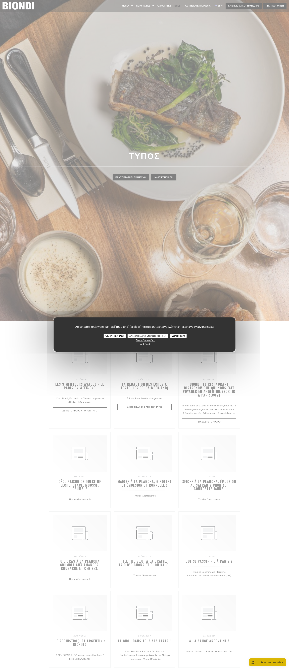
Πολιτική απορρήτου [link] (145, 340)
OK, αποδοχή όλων (114, 335)
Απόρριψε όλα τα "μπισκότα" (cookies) (147, 335)
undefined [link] (145, 344)
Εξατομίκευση (178, 335)
